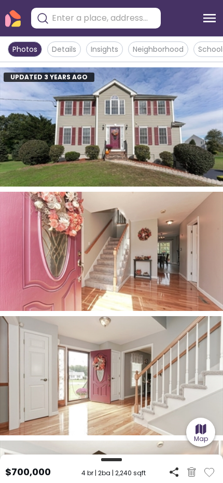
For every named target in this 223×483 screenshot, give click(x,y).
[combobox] (104, 18)
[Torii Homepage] (13, 18)
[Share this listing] (174, 472)
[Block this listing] (192, 472)
